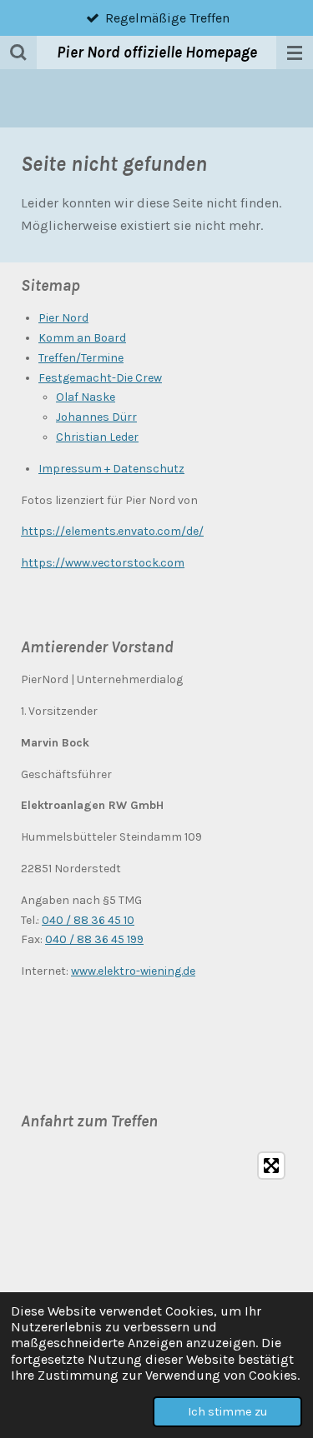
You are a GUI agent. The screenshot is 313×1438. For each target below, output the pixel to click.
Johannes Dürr (96, 417)
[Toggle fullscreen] (271, 1165)
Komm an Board (82, 338)
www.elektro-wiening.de (133, 971)
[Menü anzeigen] (294, 52)
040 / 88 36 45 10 (88, 920)
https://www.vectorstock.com (102, 563)
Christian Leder (97, 437)
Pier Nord (63, 318)
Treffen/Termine (81, 358)
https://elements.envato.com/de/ (112, 531)
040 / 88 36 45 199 (94, 939)
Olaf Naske (85, 397)
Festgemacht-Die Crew (100, 378)
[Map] (156, 1270)
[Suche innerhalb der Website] (18, 52)
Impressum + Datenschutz (111, 469)
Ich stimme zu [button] (227, 1412)
